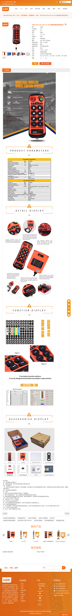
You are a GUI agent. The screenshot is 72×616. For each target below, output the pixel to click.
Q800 (11, 541)
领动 (45, 611)
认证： (33, 34)
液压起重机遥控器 (49, 520)
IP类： (33, 48)
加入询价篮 (46, 63)
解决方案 (23, 590)
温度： (33, 50)
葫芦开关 (52, 518)
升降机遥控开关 (22, 518)
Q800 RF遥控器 (32, 518)
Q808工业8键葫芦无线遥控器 (48, 541)
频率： (33, 40)
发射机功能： (35, 42)
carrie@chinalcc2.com (8, 4)
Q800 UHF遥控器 (43, 518)
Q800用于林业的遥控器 (9, 520)
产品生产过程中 (40, 552)
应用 (22, 588)
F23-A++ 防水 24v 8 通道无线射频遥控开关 (61, 541)
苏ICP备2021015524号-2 (36, 613)
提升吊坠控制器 (38, 520)
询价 (35, 63)
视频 (22, 596)
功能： (33, 38)
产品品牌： (35, 29)
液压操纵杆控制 (60, 520)
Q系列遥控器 (41, 584)
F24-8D (36, 541)
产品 (22, 586)
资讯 (22, 599)
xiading (23, 594)
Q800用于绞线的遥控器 (9, 518)
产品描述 (6, 70)
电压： (33, 56)
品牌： (33, 31)
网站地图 (48, 611)
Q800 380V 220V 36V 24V (25, 520)
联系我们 (23, 601)
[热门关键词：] (57, 2)
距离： (33, 54)
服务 (22, 592)
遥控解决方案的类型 (8, 552)
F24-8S (24, 541)
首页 (22, 584)
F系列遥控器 (41, 586)
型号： (33, 27)
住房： (33, 52)
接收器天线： (35, 46)
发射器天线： (35, 44)
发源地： (34, 36)
